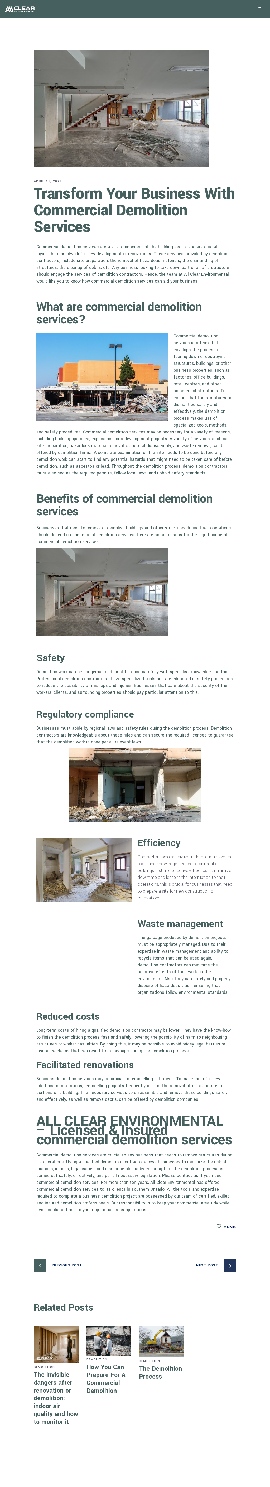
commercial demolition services (122, 281)
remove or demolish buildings (114, 528)
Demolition (44, 1367)
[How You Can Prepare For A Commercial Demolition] (108, 1341)
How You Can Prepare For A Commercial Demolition (106, 1379)
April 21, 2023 (48, 181)
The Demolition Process (160, 1372)
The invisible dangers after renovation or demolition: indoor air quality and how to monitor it (56, 1398)
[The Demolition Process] (161, 1341)
